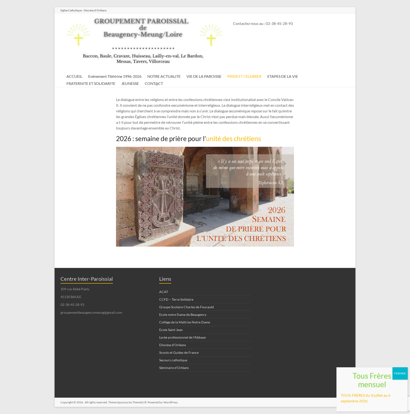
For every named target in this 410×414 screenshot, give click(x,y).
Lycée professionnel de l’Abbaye (182, 337)
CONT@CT (154, 83)
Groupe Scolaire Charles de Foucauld (186, 307)
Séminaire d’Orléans (174, 368)
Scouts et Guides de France (179, 352)
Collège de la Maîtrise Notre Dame (184, 322)
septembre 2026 (354, 401)
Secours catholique (173, 360)
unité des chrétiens (233, 138)
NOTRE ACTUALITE (164, 76)
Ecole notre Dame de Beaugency (182, 315)
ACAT (163, 292)
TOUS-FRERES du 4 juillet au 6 (365, 395)
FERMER (400, 373)
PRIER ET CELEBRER (244, 76)
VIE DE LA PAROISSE (203, 76)
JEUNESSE (130, 83)
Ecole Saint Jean (171, 330)
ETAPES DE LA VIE (282, 76)
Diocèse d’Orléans (172, 345)
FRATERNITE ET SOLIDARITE (90, 83)
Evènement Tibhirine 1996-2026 (114, 76)
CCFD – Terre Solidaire (176, 299)
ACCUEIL (74, 76)
